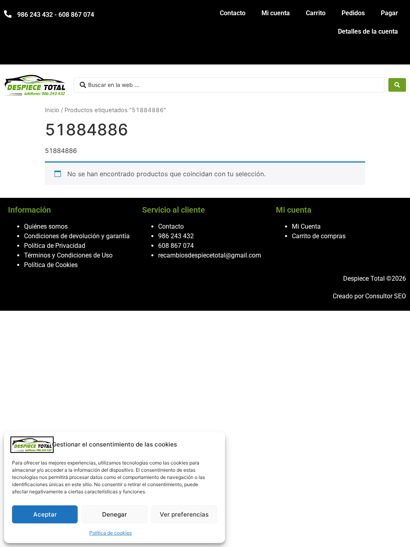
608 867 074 (176, 245)
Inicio (52, 110)
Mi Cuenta (306, 226)
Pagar (389, 13)
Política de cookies (110, 533)
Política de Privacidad (54, 245)
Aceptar (45, 514)
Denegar (114, 514)
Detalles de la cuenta (368, 31)
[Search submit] (397, 85)
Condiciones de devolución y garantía (77, 236)
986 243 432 (176, 236)
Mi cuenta (275, 13)
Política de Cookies (51, 265)
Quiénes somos (46, 226)
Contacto (232, 13)
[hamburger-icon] (397, 54)
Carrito (316, 13)
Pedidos (353, 13)
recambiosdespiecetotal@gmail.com (209, 255)
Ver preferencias (184, 514)
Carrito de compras (319, 236)
